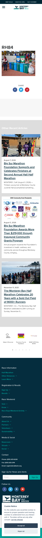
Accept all (21, 526)
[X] (10, 489)
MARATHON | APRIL (20, 2)
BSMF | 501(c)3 (9, 2)
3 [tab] (19, 350)
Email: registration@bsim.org (12, 466)
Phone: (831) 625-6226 (9, 459)
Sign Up (35, 477)
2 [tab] (16, 350)
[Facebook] (4, 489)
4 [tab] (23, 350)
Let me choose (17, 520)
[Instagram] (16, 489)
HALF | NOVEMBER (31, 2)
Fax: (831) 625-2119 (8, 462)
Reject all (21, 531)
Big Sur (21, 7)
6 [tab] (29, 350)
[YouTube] (22, 489)
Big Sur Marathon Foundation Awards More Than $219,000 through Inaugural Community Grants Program (19, 233)
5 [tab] (26, 350)
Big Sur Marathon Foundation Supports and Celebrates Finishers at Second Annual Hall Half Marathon (19, 171)
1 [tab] (13, 350)
